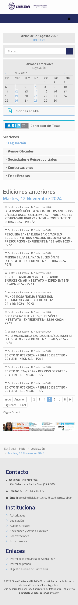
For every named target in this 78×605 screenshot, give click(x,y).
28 (35, 100)
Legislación (38, 448)
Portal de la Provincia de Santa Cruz (32, 558)
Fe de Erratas (18, 541)
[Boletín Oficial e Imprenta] (39, 6)
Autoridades (17, 515)
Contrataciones (19, 536)
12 (16, 91)
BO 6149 (39, 40)
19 (16, 96)
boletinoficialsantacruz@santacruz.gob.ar (45, 497)
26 (16, 100)
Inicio (8, 399)
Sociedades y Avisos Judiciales (29, 530)
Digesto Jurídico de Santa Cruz (29, 569)
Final (23, 405)
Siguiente (10, 405)
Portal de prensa (20, 564)
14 (35, 91)
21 (35, 96)
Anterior (19, 399)
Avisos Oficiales (20, 525)
